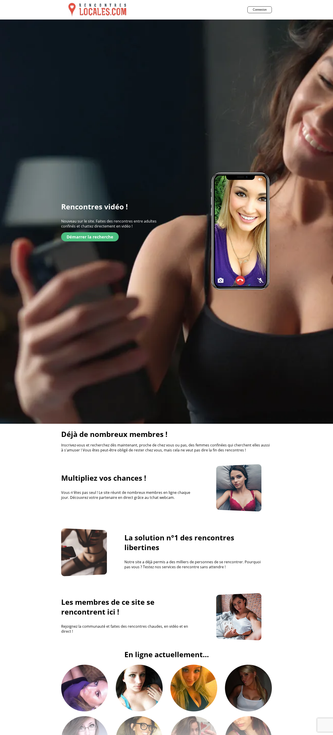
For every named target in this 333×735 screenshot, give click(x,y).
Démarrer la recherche (90, 237)
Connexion (260, 9)
